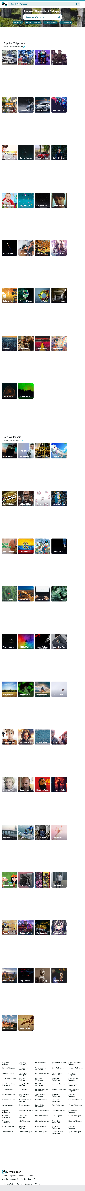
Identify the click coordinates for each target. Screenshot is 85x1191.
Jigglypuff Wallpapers (56, 1127)
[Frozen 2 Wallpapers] (26, 295)
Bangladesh (51, 22)
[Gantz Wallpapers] (42, 641)
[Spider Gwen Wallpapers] (26, 152)
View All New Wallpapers (12, 440)
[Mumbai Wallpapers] (9, 832)
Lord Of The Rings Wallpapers (8, 1084)
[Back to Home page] (4, 4)
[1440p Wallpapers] (26, 641)
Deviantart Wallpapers (72, 1074)
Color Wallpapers (58, 1105)
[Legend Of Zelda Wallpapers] (59, 975)
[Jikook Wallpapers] (9, 152)
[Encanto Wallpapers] (26, 927)
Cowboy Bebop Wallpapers (74, 1079)
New (29, 1179)
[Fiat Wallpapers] (42, 152)
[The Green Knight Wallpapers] (9, 593)
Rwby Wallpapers (8, 1073)
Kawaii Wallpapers (25, 1105)
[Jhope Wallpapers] (59, 200)
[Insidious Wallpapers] (59, 784)
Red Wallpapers (7, 1132)
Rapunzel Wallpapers (39, 1079)
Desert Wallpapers (75, 1116)
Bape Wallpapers (41, 1100)
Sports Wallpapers (75, 1132)
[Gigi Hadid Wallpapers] (59, 880)
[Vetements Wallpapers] (26, 450)
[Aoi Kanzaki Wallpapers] (59, 343)
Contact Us (14, 1179)
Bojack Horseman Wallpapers (75, 1063)
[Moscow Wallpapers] (26, 593)
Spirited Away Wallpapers (57, 1074)
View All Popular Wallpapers (13, 47)
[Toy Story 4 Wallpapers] (9, 391)
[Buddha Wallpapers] (42, 975)
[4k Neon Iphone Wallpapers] (59, 105)
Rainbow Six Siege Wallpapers (41, 1090)
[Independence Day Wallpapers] (42, 689)
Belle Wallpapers (41, 1062)
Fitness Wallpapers (75, 1121)
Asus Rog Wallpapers (23, 1079)
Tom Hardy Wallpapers (6, 1063)
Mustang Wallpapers (6, 1111)
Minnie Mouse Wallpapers (24, 1116)
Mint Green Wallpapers (23, 1127)
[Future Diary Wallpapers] (59, 737)
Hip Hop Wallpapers (75, 1100)
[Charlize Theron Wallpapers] (9, 784)
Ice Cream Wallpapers (56, 1095)
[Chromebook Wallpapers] (42, 593)
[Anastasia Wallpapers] (26, 689)
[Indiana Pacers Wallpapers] (9, 295)
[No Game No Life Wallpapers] (26, 200)
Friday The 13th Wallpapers (24, 1084)
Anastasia (67, 22)
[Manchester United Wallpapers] (59, 295)
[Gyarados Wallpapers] (26, 832)
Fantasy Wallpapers (26, 1132)
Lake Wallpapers (24, 1121)
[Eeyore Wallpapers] (26, 1023)
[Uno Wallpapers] (9, 498)
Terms (19, 1184)
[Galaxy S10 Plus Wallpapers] (59, 546)
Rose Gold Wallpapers (56, 1100)
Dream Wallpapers (58, 1110)
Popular (23, 1179)
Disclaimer (28, 1184)
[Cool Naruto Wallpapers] (42, 248)
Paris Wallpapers (8, 1089)
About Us (5, 1179)
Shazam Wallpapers (76, 1068)
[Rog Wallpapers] (26, 975)
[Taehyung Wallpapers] (9, 737)
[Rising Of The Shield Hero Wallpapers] (42, 57)
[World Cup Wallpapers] (42, 343)
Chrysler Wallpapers (9, 1078)
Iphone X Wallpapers (59, 1062)
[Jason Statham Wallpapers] (26, 784)
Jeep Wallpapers (58, 1068)
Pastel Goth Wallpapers (23, 1074)
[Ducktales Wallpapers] (42, 546)
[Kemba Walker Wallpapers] (59, 498)
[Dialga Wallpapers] (26, 105)
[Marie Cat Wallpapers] (42, 498)
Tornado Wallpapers (9, 1068)
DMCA (37, 1184)
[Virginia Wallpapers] (9, 1023)
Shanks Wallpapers (42, 1121)
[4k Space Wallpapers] (42, 737)
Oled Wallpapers (41, 1132)
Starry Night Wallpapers (56, 1122)
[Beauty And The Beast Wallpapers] (59, 832)
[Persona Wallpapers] (42, 880)
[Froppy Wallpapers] (59, 927)
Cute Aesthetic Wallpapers (74, 1111)
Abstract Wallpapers (72, 1127)
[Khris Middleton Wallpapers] (9, 546)
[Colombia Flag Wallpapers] (26, 546)
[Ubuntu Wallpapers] (42, 295)
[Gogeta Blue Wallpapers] (9, 248)
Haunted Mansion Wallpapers (25, 1100)
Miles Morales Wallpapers (40, 1084)
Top (35, 1179)
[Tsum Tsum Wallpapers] (9, 927)
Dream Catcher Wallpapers (57, 1132)
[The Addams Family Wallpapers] (26, 880)
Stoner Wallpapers (58, 1084)
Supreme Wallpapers (6, 1122)
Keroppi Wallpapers (42, 1073)
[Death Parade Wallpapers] (59, 450)
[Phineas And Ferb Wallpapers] (9, 880)
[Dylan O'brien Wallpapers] (59, 152)
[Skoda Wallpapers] (9, 57)
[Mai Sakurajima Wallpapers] (42, 927)
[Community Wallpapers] (26, 343)
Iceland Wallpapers (8, 1105)
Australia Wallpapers (72, 1095)
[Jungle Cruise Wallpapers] (59, 593)
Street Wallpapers (41, 1116)
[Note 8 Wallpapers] (9, 450)
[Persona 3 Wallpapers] (26, 248)
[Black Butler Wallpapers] (59, 689)
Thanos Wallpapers (75, 1105)
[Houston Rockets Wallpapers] (42, 784)
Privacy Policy (9, 1184)
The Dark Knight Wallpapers (41, 1095)
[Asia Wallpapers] (9, 343)
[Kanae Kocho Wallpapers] (59, 248)
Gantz (19, 22)
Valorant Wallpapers (26, 1110)
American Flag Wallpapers (24, 1095)
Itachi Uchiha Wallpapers (39, 1106)
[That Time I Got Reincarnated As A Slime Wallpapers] (26, 57)
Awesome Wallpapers (6, 1116)
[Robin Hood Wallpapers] (42, 832)
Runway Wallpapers (59, 1089)
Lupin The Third (34, 22)
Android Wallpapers (42, 1110)
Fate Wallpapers (57, 1116)
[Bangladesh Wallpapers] (9, 689)
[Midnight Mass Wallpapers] (26, 498)
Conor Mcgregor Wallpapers (41, 1068)
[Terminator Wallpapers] (9, 641)
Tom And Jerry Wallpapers (24, 1068)
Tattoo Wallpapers (8, 1094)
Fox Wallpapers (40, 1126)
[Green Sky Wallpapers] (26, 391)
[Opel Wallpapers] (42, 105)
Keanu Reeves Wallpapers (74, 1090)
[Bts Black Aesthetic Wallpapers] (42, 200)
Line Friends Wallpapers (73, 1084)
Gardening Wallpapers (23, 1063)
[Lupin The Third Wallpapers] (59, 641)
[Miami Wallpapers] (9, 975)
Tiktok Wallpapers (8, 1100)
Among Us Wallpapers (56, 1079)
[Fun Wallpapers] (9, 200)
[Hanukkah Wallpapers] (42, 450)
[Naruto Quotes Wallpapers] (9, 105)
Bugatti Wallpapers (9, 1126)
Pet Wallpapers (24, 1089)
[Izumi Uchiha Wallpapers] (59, 57)
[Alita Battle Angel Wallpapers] (26, 737)
